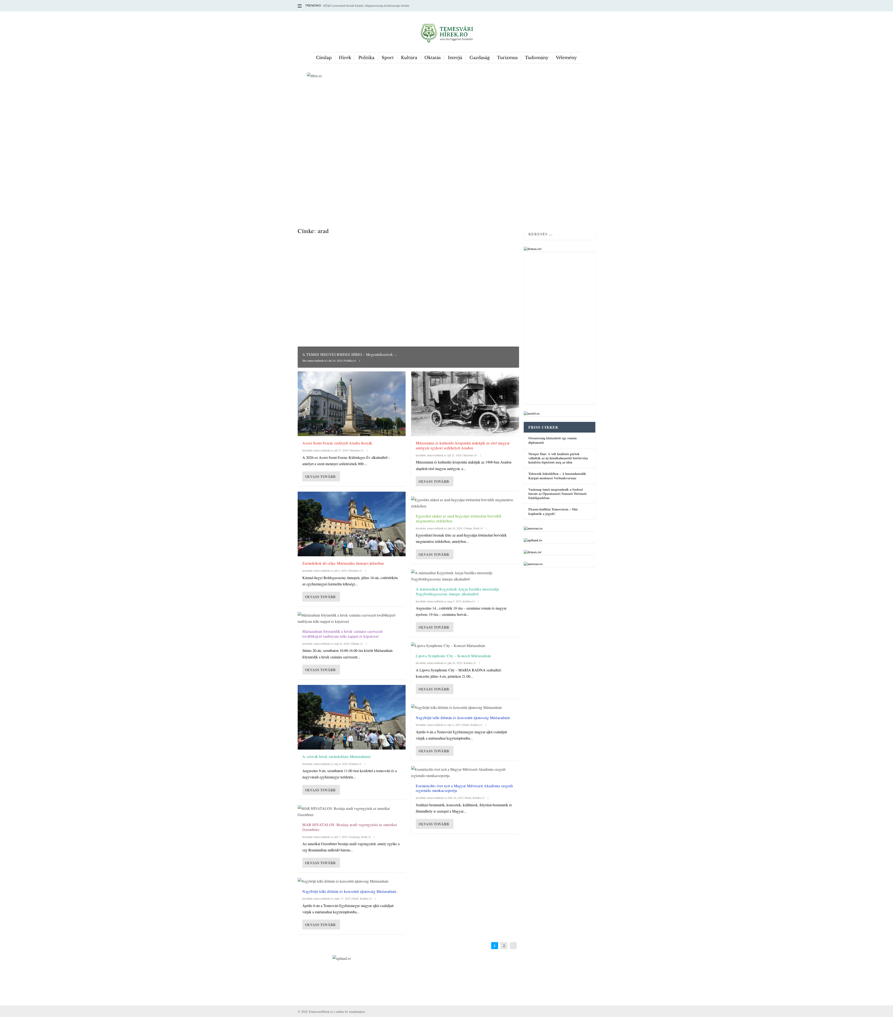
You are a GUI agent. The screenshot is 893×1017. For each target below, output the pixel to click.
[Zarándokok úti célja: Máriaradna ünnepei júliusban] (352, 524)
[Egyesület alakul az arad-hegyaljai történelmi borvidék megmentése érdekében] (465, 503)
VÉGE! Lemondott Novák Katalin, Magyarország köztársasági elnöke (366, 5)
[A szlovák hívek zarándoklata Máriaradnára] (352, 717)
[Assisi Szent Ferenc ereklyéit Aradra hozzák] (352, 403)
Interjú (455, 58)
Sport (388, 58)
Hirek (345, 58)
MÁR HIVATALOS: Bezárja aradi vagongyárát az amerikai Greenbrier (349, 827)
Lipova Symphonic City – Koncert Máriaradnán (453, 655)
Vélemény (566, 58)
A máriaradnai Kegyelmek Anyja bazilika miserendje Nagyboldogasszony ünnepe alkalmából (457, 591)
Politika (366, 58)
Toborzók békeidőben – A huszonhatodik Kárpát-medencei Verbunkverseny (557, 475)
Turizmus (507, 58)
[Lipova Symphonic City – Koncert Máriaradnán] (465, 645)
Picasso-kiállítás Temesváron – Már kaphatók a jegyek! (553, 511)
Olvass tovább (320, 476)
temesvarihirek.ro (317, 360)
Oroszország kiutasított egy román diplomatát (552, 440)
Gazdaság (480, 58)
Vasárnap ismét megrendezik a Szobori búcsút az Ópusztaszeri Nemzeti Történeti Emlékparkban (557, 493)
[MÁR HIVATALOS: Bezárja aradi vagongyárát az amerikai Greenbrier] (352, 811)
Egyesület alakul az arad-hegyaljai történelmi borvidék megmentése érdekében (458, 518)
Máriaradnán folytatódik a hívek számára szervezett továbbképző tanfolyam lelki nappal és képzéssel (342, 634)
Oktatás (432, 58)
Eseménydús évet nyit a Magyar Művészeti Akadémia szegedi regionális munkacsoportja (464, 788)
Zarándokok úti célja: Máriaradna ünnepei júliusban (343, 563)
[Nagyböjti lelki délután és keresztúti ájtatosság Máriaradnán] (352, 881)
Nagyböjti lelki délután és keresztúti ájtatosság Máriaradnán (349, 891)
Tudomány (537, 58)
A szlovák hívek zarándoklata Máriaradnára (336, 756)
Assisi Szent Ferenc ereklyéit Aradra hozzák (337, 442)
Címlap (324, 58)
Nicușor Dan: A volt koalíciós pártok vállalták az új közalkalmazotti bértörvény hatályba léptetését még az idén (558, 458)
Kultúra (409, 58)
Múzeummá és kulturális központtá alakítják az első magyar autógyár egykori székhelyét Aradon (463, 445)
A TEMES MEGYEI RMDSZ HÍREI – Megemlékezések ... (349, 354)
